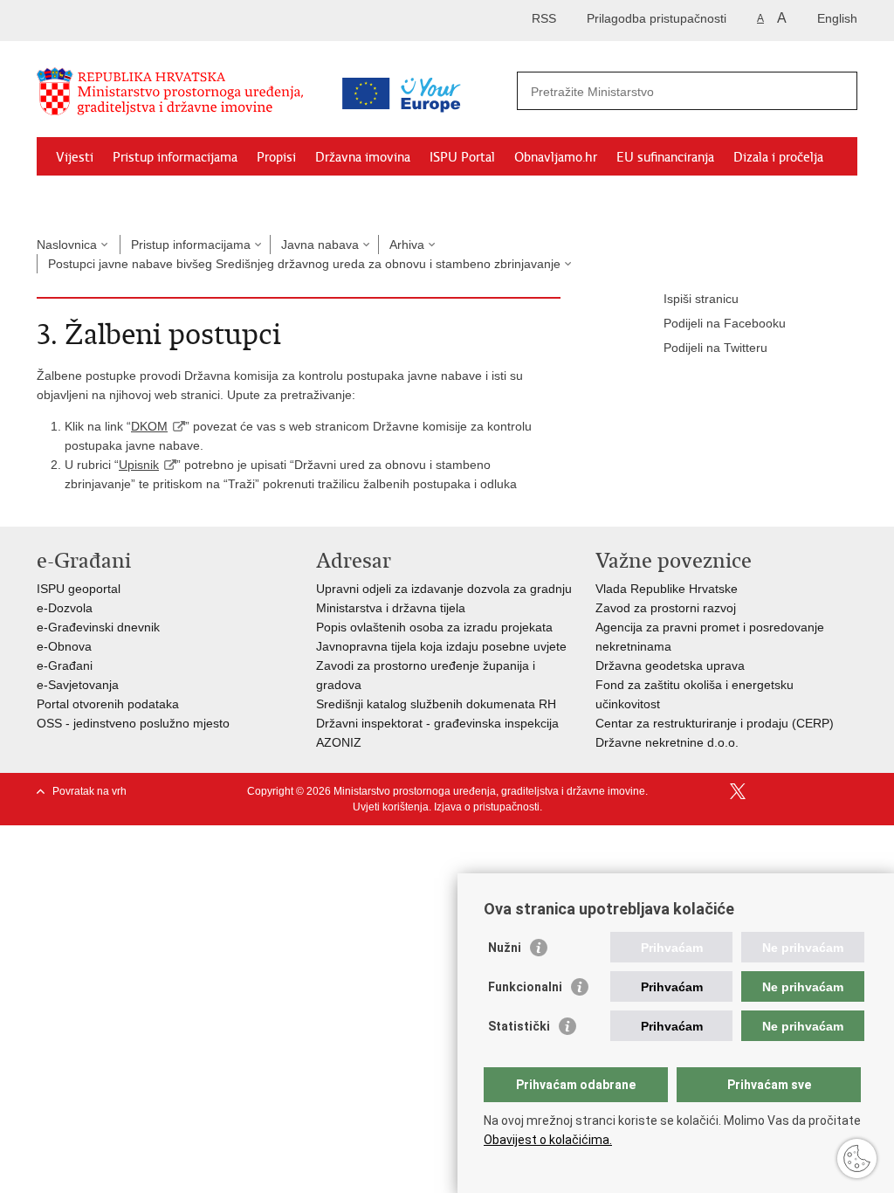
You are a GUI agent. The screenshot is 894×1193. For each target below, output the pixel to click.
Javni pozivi (88, 197)
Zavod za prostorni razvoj (665, 608)
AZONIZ (338, 742)
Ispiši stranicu (701, 299)
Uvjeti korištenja (391, 807)
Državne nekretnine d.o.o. (667, 742)
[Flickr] (793, 791)
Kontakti (164, 197)
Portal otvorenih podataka (108, 704)
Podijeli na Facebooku (725, 323)
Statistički (519, 1026)
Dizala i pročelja (778, 157)
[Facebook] (710, 791)
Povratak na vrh (89, 791)
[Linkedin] (849, 791)
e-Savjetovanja (78, 685)
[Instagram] (821, 791)
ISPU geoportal (78, 589)
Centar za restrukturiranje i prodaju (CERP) (714, 723)
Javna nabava (320, 245)
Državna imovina (362, 157)
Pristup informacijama (175, 157)
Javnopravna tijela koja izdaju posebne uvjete (441, 646)
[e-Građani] (111, 20)
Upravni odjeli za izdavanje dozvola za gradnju (444, 589)
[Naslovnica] (181, 98)
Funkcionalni (525, 987)
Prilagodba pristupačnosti (656, 18)
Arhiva (406, 245)
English (837, 18)
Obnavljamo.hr (555, 157)
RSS (544, 18)
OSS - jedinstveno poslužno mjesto (133, 723)
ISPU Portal (462, 157)
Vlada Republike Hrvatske (666, 589)
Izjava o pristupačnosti (487, 807)
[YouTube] (766, 791)
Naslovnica (67, 245)
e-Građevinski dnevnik (98, 627)
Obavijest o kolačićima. (548, 1140)
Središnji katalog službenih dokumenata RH (436, 704)
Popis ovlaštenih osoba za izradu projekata (434, 627)
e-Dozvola (65, 608)
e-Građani (65, 665)
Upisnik (139, 465)
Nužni (504, 948)
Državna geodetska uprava (670, 665)
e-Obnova (64, 646)
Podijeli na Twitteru (715, 348)
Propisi (276, 157)
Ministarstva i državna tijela (390, 608)
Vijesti (74, 157)
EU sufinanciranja (665, 157)
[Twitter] (738, 791)
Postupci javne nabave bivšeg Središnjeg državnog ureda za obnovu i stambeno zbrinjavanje (304, 264)
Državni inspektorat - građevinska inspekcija (437, 723)
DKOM (149, 426)
